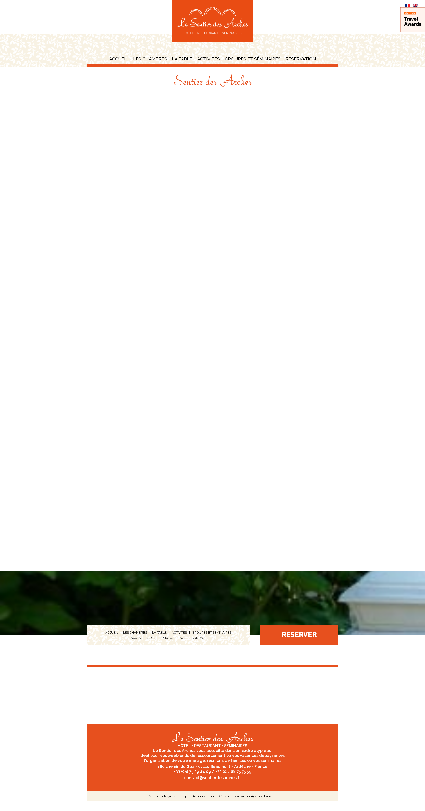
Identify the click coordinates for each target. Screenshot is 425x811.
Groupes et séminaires (253, 58)
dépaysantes (272, 755)
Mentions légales (162, 796)
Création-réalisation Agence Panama (247, 796)
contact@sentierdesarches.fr (212, 777)
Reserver (299, 635)
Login (184, 796)
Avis (183, 638)
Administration (204, 796)
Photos (168, 638)
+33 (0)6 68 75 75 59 (233, 771)
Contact (199, 638)
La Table (182, 58)
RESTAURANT (207, 745)
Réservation (301, 58)
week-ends (178, 755)
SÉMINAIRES (235, 745)
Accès (136, 638)
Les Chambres (150, 58)
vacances (249, 755)
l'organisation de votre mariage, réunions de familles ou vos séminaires (212, 760)
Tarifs (151, 638)
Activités (208, 58)
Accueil (118, 58)
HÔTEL (184, 745)
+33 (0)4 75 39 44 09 (192, 771)
